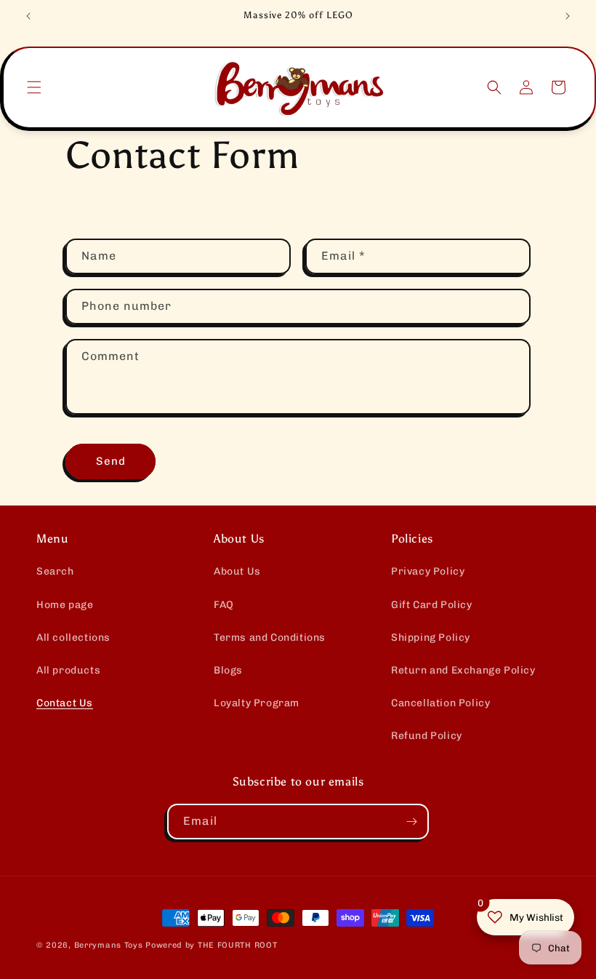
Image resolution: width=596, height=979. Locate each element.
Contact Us (64, 703)
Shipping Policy (430, 637)
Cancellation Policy (440, 703)
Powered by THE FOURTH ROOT (211, 945)
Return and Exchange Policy (463, 670)
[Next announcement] (568, 16)
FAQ (224, 605)
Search (55, 571)
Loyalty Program (256, 703)
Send (111, 461)
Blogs (228, 670)
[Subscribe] (411, 821)
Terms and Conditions (270, 637)
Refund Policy (426, 736)
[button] (34, 87)
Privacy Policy (427, 571)
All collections (73, 637)
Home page (64, 605)
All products (68, 670)
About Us (237, 571)
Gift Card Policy (431, 605)
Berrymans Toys (108, 945)
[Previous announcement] (28, 16)
